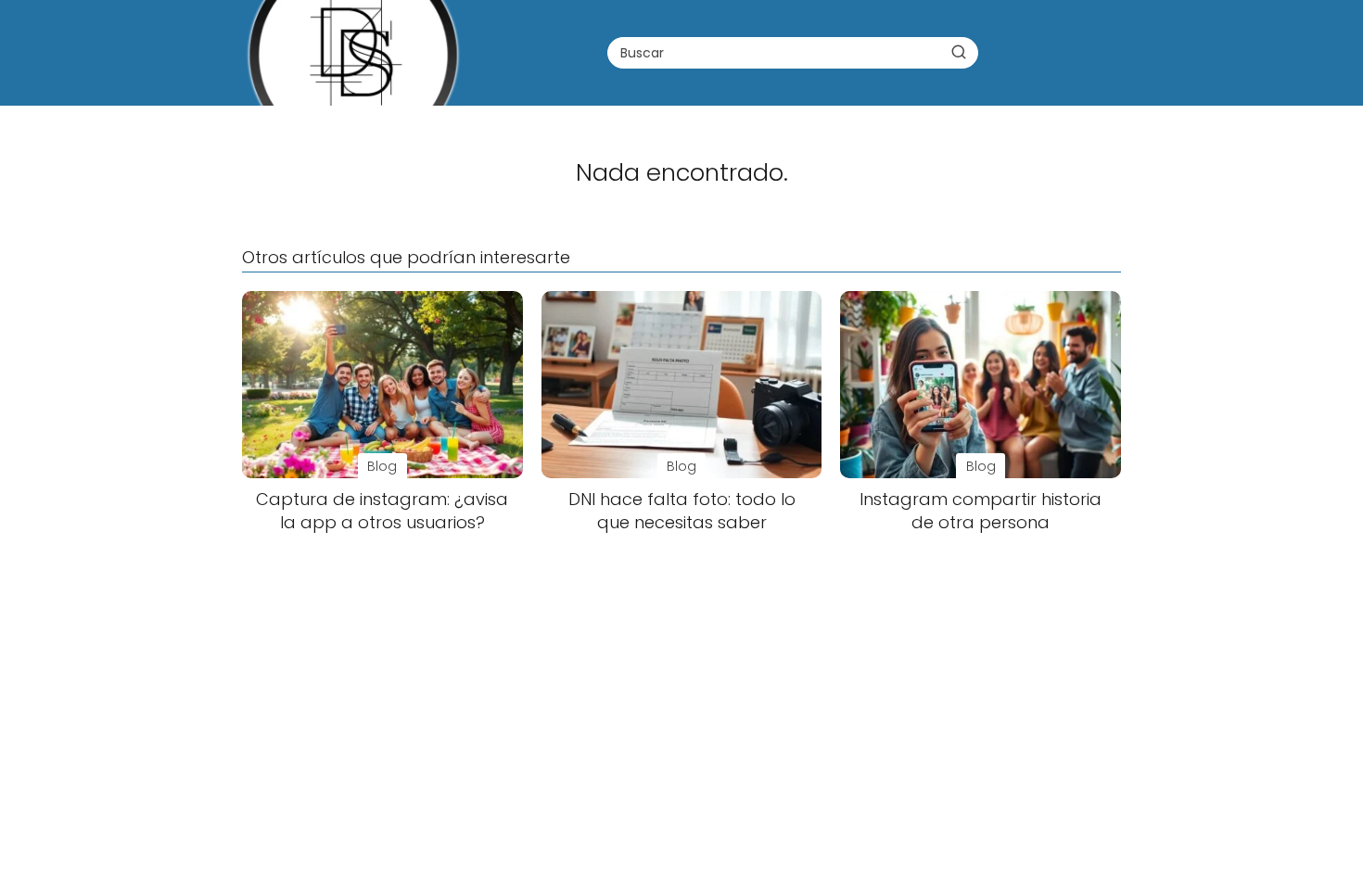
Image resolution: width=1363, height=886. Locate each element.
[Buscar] (958, 52)
